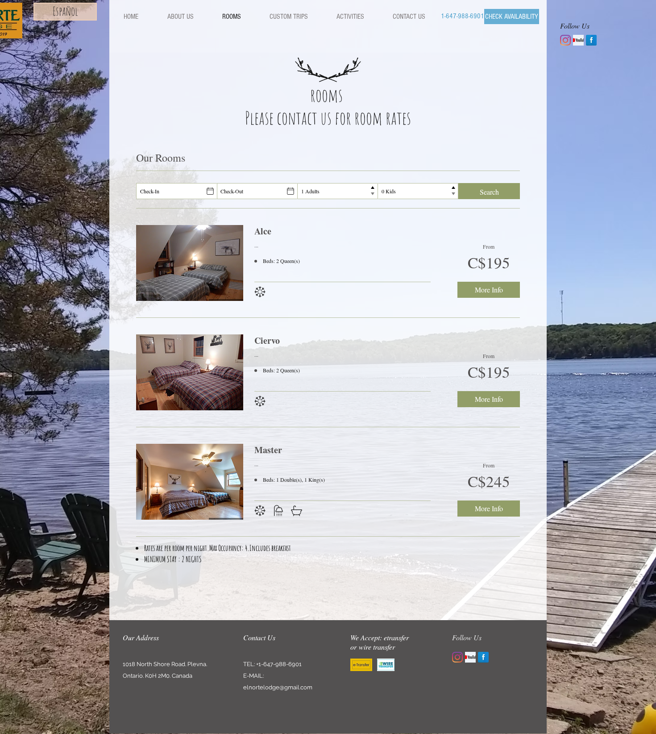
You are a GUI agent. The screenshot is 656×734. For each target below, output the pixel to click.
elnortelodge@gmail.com (277, 687)
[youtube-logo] (578, 40)
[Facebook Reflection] (591, 40)
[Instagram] (565, 40)
